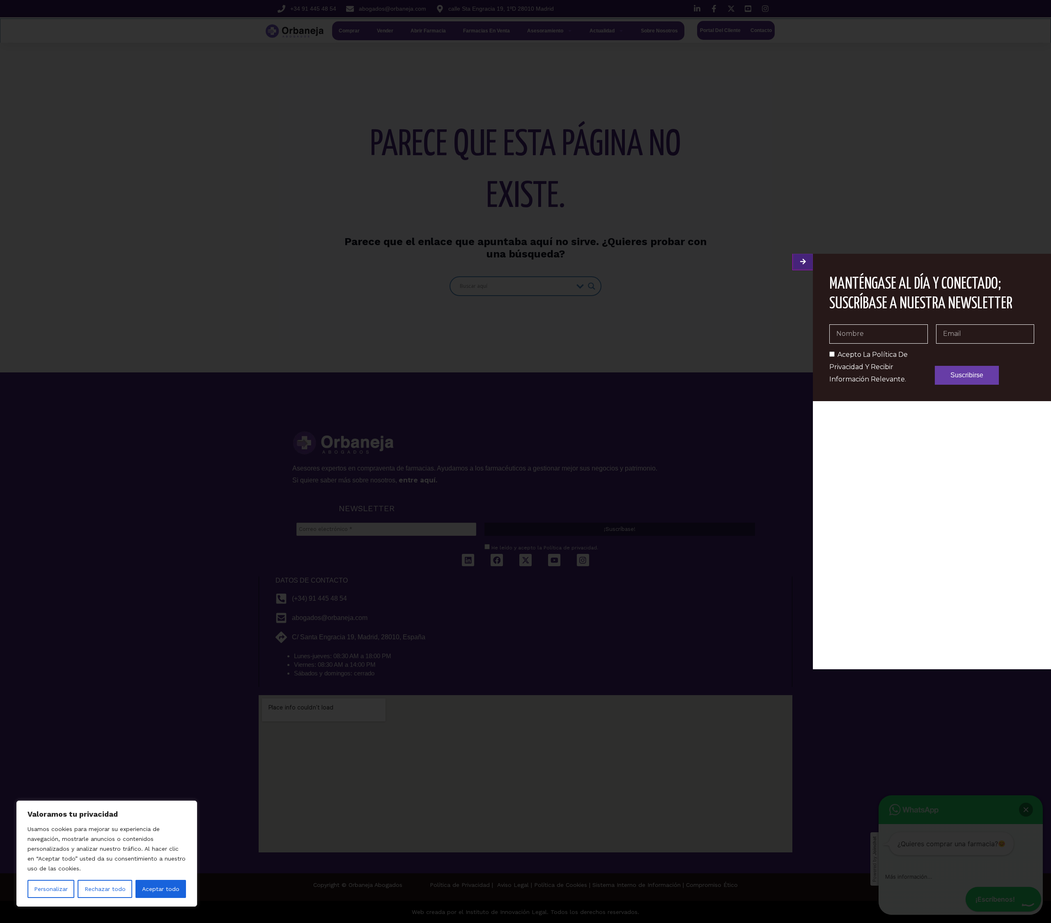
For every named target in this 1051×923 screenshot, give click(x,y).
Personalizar (51, 889)
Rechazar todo (105, 889)
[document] (525, 461)
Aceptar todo (160, 889)
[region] (106, 854)
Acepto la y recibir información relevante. (868, 367)
